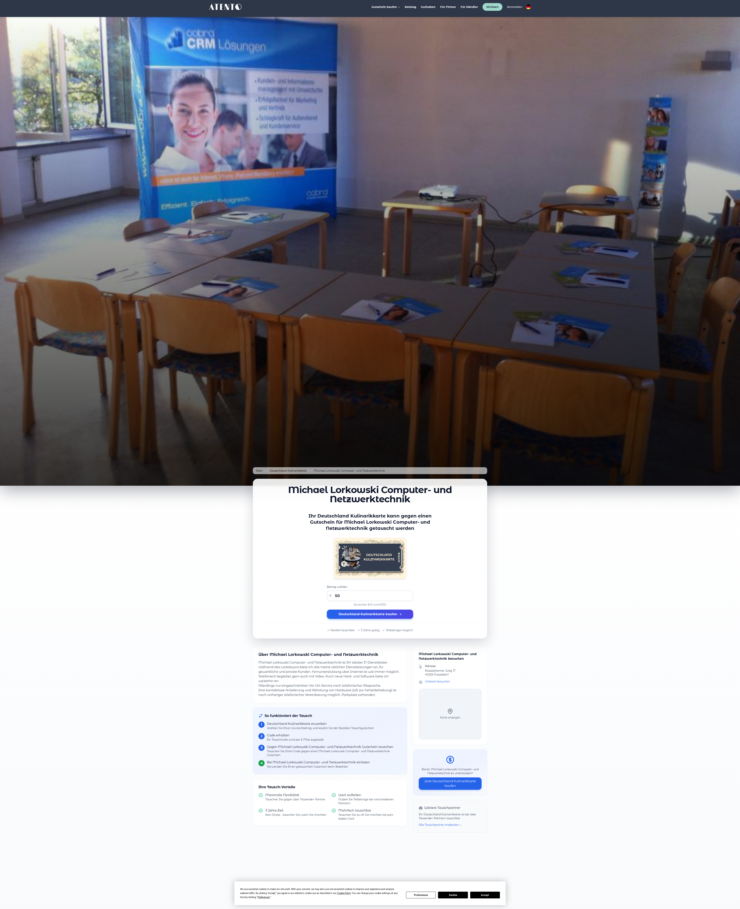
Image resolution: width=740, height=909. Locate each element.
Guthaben (428, 7)
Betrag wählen (337, 587)
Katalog (410, 7)
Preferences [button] (264, 897)
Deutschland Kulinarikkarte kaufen (370, 614)
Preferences (421, 895)
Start (259, 470)
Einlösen (492, 7)
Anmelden (514, 7)
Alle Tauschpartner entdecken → (440, 825)
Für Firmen (448, 7)
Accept (485, 895)
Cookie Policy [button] (344, 893)
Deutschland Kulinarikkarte (288, 470)
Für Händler (469, 7)
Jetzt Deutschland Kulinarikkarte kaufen (450, 783)
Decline (453, 895)
